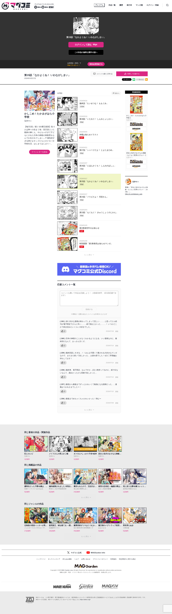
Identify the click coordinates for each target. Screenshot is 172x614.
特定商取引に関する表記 (127, 559)
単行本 (129, 5)
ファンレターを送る (39, 152)
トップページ (40, 559)
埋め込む (141, 79)
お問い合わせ (85, 559)
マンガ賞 (139, 5)
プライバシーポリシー (100, 559)
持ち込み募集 (67, 559)
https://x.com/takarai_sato (133, 194)
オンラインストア (54, 559)
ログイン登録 (153, 5)
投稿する (89, 309)
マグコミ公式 (76, 553)
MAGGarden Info (98, 553)
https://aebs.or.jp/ (85, 599)
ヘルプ (76, 559)
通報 (116, 331)
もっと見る (88, 255)
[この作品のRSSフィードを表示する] (146, 79)
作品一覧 (112, 5)
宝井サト (28, 121)
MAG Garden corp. (67, 570)
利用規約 (113, 559)
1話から (117, 93)
